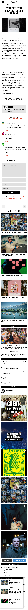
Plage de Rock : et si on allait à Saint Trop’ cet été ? (13, 298)
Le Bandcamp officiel (7, 93)
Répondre (7, 130)
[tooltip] (6, 99)
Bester (12, 5)
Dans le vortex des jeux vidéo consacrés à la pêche (14, 232)
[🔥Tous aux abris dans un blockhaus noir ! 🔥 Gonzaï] (14, 462)
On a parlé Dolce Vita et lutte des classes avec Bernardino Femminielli (13, 254)
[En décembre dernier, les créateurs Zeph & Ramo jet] (14, 490)
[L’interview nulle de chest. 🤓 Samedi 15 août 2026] (14, 408)
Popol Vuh (15, 58)
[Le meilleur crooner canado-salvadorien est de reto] (14, 517)
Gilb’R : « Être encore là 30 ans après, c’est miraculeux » (12, 276)
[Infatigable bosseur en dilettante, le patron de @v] (14, 544)
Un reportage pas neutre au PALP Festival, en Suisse (12, 321)
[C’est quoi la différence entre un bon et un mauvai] (14, 435)
